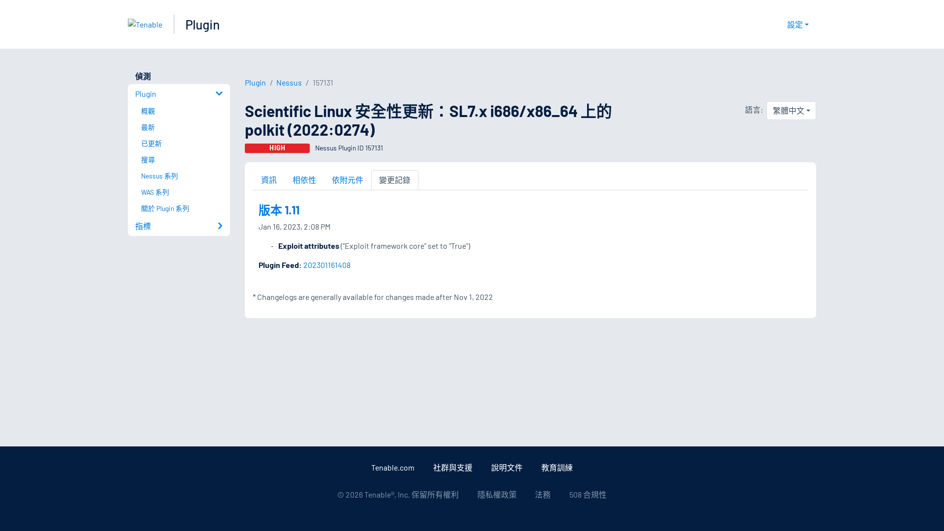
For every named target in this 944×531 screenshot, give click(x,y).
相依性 (304, 179)
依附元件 (347, 179)
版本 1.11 (279, 210)
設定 (795, 24)
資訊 (269, 179)
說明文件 (507, 467)
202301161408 (327, 264)
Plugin (202, 24)
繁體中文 (788, 110)
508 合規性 (588, 494)
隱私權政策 (497, 494)
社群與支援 (452, 467)
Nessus (289, 82)
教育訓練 (557, 467)
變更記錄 (395, 179)
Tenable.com (392, 467)
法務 (543, 494)
